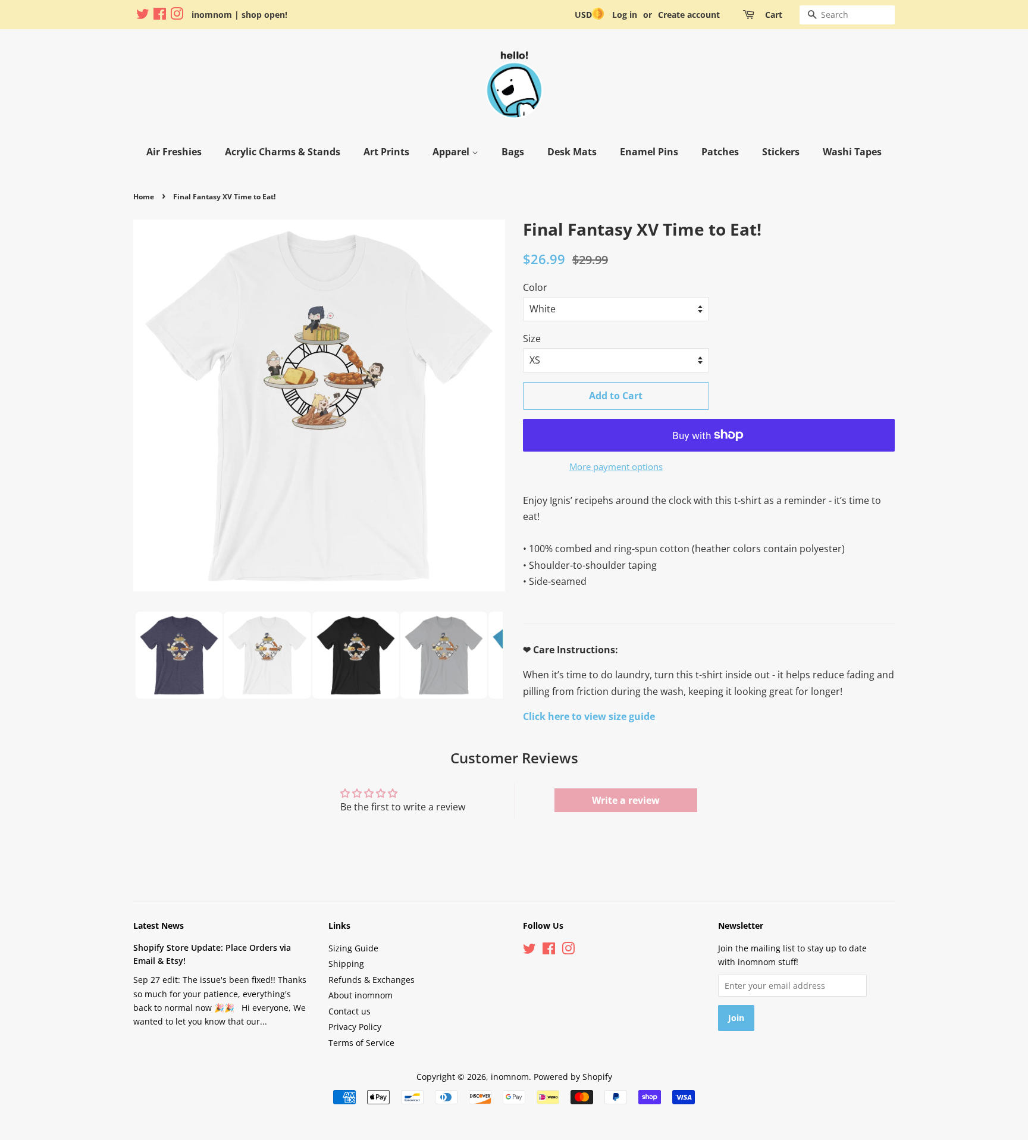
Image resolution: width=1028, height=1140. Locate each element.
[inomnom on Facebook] (160, 15)
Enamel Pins (649, 151)
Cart (773, 14)
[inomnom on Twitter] (142, 15)
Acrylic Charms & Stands (282, 151)
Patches (720, 151)
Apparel (452, 151)
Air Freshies (174, 151)
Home (143, 197)
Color (535, 287)
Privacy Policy (354, 1026)
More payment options (616, 466)
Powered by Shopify (573, 1076)
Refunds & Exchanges (371, 979)
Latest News (158, 925)
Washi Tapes (852, 151)
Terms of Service (361, 1042)
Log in (624, 14)
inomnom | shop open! (239, 14)
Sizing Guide (353, 948)
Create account (689, 14)
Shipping (346, 963)
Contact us (349, 1011)
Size (532, 338)
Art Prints (386, 151)
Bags (513, 151)
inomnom (510, 1076)
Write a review (626, 800)
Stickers (781, 151)
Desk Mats (572, 151)
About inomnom (360, 995)
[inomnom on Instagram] (176, 15)
